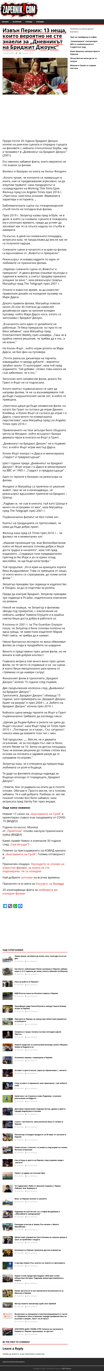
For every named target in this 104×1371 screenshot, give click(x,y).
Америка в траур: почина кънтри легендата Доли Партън (38, 1033)
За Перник (17, 22)
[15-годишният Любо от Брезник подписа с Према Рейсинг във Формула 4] (8, 1191)
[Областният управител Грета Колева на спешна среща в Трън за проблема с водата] (8, 1242)
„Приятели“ (14, 831)
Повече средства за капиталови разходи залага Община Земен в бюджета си (41, 1045)
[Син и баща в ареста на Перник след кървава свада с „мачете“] (8, 1165)
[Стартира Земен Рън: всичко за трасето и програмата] (8, 1268)
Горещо (28, 22)
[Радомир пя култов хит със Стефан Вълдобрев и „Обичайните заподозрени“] (8, 1216)
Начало (5, 22)
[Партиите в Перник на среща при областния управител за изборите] (8, 1024)
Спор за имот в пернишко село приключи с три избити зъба (41, 1084)
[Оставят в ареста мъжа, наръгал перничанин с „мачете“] (8, 1075)
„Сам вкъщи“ (19, 844)
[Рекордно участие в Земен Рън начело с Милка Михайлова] (8, 1229)
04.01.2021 (10, 53)
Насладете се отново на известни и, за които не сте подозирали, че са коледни (33, 867)
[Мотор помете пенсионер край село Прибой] (8, 1306)
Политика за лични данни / (82, 29)
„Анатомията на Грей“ (45, 814)
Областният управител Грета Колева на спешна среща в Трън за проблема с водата (41, 1238)
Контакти (74, 32)
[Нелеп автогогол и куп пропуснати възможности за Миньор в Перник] (8, 1295)
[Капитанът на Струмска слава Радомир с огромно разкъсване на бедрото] (8, 1101)
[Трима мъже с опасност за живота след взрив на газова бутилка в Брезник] (8, 1152)
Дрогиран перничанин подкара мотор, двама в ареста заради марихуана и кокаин (40, 1110)
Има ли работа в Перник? (27, 982)
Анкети (5, 1362)
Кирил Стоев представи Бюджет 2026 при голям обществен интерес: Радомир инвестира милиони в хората (39, 1278)
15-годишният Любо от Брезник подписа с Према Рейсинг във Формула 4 (38, 1187)
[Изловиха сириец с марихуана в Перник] (8, 1062)
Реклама (40, 22)
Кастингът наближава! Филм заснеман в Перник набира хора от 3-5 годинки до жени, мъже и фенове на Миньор (41, 970)
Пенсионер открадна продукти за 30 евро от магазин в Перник (40, 1135)
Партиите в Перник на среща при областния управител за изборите (40, 1020)
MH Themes (67, 1368)
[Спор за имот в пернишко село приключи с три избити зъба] (8, 1088)
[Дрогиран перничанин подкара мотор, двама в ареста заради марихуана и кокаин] (8, 1114)
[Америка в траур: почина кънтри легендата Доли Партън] (8, 1037)
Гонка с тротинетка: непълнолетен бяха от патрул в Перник (39, 1122)
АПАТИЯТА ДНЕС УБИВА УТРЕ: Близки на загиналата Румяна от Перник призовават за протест (39, 1330)
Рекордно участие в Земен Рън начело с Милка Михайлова (37, 1225)
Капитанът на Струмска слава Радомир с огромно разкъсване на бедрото (38, 1097)
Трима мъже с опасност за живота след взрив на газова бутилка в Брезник (41, 1148)
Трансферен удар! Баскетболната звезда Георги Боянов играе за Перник (40, 1007)
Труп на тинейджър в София (83, 37)
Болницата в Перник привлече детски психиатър (38, 1250)
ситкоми (27, 877)
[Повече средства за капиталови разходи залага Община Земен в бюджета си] (8, 1049)
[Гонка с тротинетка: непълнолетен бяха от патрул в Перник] (8, 1126)
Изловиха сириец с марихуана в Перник (33, 1057)
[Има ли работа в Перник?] (8, 985)
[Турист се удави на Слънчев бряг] (8, 1178)
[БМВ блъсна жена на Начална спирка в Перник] (8, 998)
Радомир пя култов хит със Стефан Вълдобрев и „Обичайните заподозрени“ (37, 1212)
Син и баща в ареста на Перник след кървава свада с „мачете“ (39, 1161)
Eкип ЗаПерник (32, 961)
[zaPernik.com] (19, 18)
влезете (15, 1354)
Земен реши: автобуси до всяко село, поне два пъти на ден (40, 957)
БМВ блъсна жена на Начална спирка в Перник (36, 993)
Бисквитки (20, 1362)
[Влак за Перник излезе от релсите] (8, 1203)
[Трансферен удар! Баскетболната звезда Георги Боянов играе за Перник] (8, 1011)
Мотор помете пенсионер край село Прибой (35, 1303)
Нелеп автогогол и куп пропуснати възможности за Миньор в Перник (39, 1292)
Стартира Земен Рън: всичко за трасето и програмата (40, 1263)
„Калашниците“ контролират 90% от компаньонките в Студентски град (84, 44)
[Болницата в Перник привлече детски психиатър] (8, 1255)
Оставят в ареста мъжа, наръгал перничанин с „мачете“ (41, 1070)
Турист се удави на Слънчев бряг (30, 1173)
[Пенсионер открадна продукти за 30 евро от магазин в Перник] (8, 1139)
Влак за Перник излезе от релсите (31, 1198)
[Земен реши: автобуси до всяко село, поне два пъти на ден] (8, 961)
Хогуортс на (50, 883)
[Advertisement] (35, 115)
